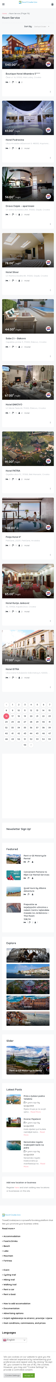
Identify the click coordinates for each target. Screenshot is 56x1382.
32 (6, 727)
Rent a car (9, 1289)
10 (19, 710)
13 (37, 710)
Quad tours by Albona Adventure (35, 889)
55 (49, 739)
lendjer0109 (29, 1106)
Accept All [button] (28, 1375)
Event (6, 1270)
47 (49, 733)
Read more (8, 1228)
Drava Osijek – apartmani (20, 206)
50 (18, 739)
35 (25, 727)
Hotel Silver (12, 272)
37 (37, 727)
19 (25, 716)
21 (37, 716)
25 (12, 722)
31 (50, 722)
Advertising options (13, 1313)
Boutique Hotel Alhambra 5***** (23, 73)
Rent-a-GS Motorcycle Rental (35, 857)
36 (31, 727)
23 (49, 716)
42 (19, 733)
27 (25, 722)
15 (50, 710)
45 (37, 733)
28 (31, 722)
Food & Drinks (11, 1241)
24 (6, 722)
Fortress (8, 1260)
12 (31, 710)
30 (43, 722)
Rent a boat (10, 1294)
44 (31, 733)
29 (37, 722)
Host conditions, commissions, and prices (25, 1323)
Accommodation (12, 1236)
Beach (7, 1246)
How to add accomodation (17, 1303)
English (10, 1340)
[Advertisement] (28, 786)
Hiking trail (9, 1279)
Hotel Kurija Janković (17, 603)
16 (6, 716)
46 (43, 733)
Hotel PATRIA (13, 470)
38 (43, 727)
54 (43, 739)
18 (19, 716)
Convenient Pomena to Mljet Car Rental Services (36, 873)
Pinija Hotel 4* (13, 537)
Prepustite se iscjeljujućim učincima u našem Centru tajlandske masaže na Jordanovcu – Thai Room (36, 910)
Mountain (8, 1256)
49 (12, 739)
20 (31, 716)
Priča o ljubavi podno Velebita (34, 1097)
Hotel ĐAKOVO (14, 404)
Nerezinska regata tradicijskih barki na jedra (34, 1145)
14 (43, 710)
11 (25, 710)
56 (25, 745)
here (17, 1187)
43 (25, 733)
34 (19, 727)
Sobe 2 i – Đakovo (16, 338)
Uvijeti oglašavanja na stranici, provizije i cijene (28, 1318)
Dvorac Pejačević (32, 1119)
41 (12, 733)
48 (6, 739)
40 (6, 733)
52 (31, 739)
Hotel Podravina (15, 139)
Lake (6, 1251)
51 (25, 739)
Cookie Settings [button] (12, 1375)
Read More (36, 1112)
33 (12, 727)
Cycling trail (10, 1275)
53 (37, 739)
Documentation (12, 1308)
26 (19, 722)
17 (12, 716)
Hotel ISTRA (12, 669)
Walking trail (10, 1284)
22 (43, 716)
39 (49, 727)
